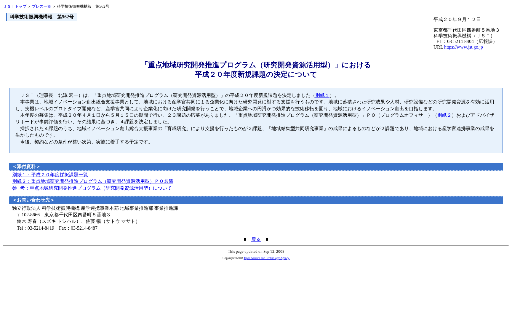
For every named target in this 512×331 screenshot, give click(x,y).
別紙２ (444, 115)
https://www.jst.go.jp (463, 46)
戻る (256, 239)
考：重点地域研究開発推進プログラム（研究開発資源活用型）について (92, 188)
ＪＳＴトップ (14, 6)
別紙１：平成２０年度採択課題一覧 (50, 174)
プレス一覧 (41, 6)
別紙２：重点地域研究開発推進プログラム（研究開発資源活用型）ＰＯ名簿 (92, 181)
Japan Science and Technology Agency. (267, 258)
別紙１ (322, 95)
